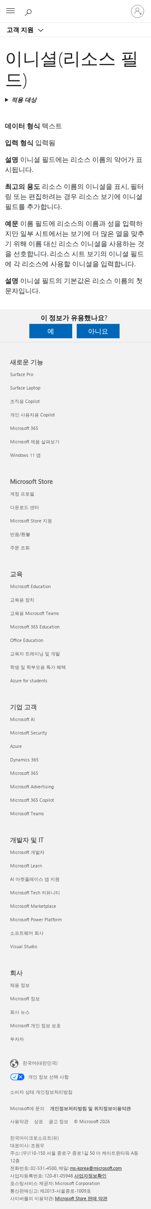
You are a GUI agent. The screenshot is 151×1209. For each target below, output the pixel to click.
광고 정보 (58, 1121)
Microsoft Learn (26, 865)
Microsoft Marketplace (33, 906)
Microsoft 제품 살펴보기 (35, 441)
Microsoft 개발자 (27, 852)
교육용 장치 (22, 600)
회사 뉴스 (20, 1012)
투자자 (17, 1039)
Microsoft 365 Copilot (32, 800)
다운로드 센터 (24, 507)
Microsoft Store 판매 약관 (81, 1198)
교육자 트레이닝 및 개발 (35, 653)
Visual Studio (23, 946)
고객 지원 (21, 29)
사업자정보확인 (90, 1175)
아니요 (98, 330)
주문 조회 (20, 547)
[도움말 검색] (29, 11)
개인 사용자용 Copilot (32, 414)
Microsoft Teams (27, 813)
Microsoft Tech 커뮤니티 (35, 892)
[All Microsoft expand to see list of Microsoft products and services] (10, 11)
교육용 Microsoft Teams (34, 613)
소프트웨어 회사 (27, 933)
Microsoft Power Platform (36, 919)
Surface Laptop (25, 387)
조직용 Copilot (25, 401)
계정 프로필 (22, 493)
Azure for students (28, 680)
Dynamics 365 (24, 759)
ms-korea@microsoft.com (96, 1168)
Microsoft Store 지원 (31, 520)
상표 (38, 1121)
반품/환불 (20, 534)
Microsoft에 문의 (27, 1108)
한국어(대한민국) (40, 1063)
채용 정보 (20, 985)
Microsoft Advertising (32, 786)
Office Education (26, 640)
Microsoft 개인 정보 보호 (35, 1025)
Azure (16, 746)
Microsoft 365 (24, 428)
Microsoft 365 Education (35, 626)
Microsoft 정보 (25, 998)
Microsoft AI (22, 719)
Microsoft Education (30, 586)
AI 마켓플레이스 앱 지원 (35, 879)
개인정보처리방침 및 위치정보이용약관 (90, 1108)
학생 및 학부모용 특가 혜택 (38, 667)
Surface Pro (21, 374)
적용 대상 (23, 99)
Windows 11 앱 (25, 455)
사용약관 (19, 1121)
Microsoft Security (28, 732)
